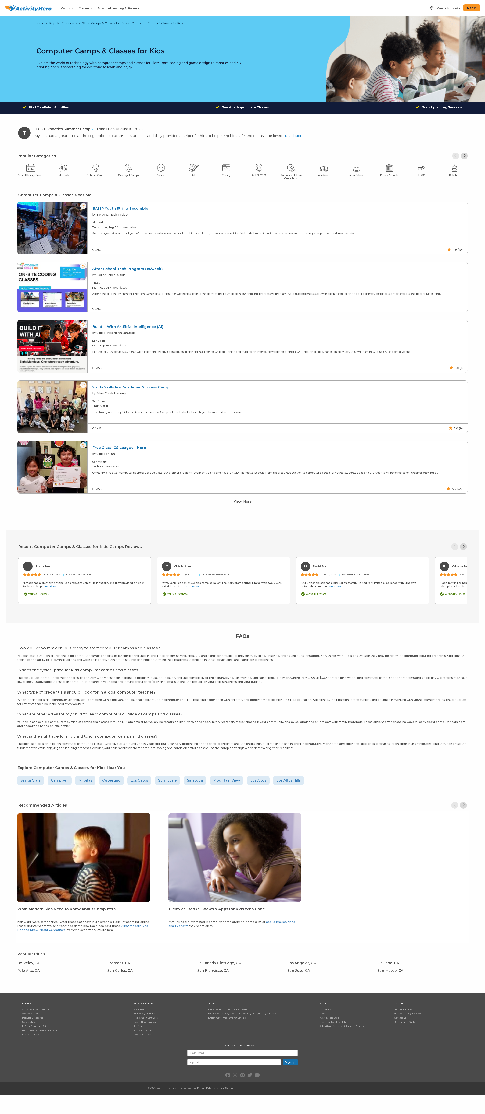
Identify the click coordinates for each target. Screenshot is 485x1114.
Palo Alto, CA (28, 970)
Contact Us (400, 1017)
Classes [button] (84, 8)
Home (39, 23)
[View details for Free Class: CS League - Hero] (52, 467)
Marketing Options (144, 1013)
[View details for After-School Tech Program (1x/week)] (52, 287)
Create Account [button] (448, 8)
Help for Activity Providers (408, 1013)
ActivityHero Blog (329, 1017)
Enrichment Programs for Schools (227, 1017)
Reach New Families (145, 1022)
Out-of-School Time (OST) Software (227, 1009)
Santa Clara (31, 780)
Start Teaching (142, 1009)
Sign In (471, 7)
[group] (242, 228)
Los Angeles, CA (302, 963)
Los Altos (258, 780)
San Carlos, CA (120, 970)
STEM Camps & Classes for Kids (104, 23)
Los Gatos (139, 780)
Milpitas (85, 780)
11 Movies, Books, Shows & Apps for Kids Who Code (216, 909)
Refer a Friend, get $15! (34, 1026)
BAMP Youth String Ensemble (120, 208)
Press (322, 1013)
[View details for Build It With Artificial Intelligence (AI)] (52, 346)
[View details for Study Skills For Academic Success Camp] (52, 407)
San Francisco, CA (213, 970)
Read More (294, 136)
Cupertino (111, 780)
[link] (83, 875)
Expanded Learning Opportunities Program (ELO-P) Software (242, 1013)
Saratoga (195, 780)
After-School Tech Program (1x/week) (127, 269)
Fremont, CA (118, 963)
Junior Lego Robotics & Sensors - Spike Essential (228, 574)
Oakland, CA (388, 963)
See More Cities (30, 1013)
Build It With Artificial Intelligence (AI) (127, 327)
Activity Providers (143, 1003)
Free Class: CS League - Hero (119, 448)
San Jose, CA (299, 970)
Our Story (325, 1009)
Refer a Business (142, 1034)
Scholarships (29, 1022)
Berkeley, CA (28, 963)
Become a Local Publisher (334, 1022)
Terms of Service (224, 1087)
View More (243, 501)
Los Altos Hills (288, 780)
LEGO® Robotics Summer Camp (61, 129)
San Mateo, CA (390, 970)
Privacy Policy (205, 1087)
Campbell (59, 780)
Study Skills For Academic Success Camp (130, 387)
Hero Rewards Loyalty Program (39, 1030)
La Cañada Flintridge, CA (219, 963)
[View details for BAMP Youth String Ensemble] (52, 228)
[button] (464, 156)
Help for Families (403, 1009)
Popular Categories (63, 23)
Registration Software (146, 1017)
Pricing (138, 1026)
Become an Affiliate (404, 1022)
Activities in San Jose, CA (35, 1009)
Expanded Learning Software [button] (118, 8)
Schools (212, 1003)
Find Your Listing (143, 1030)
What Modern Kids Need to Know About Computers (66, 909)
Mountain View (226, 780)
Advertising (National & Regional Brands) (342, 1026)
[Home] (28, 8)
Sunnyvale (167, 780)
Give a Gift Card (31, 1034)
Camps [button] (66, 8)
